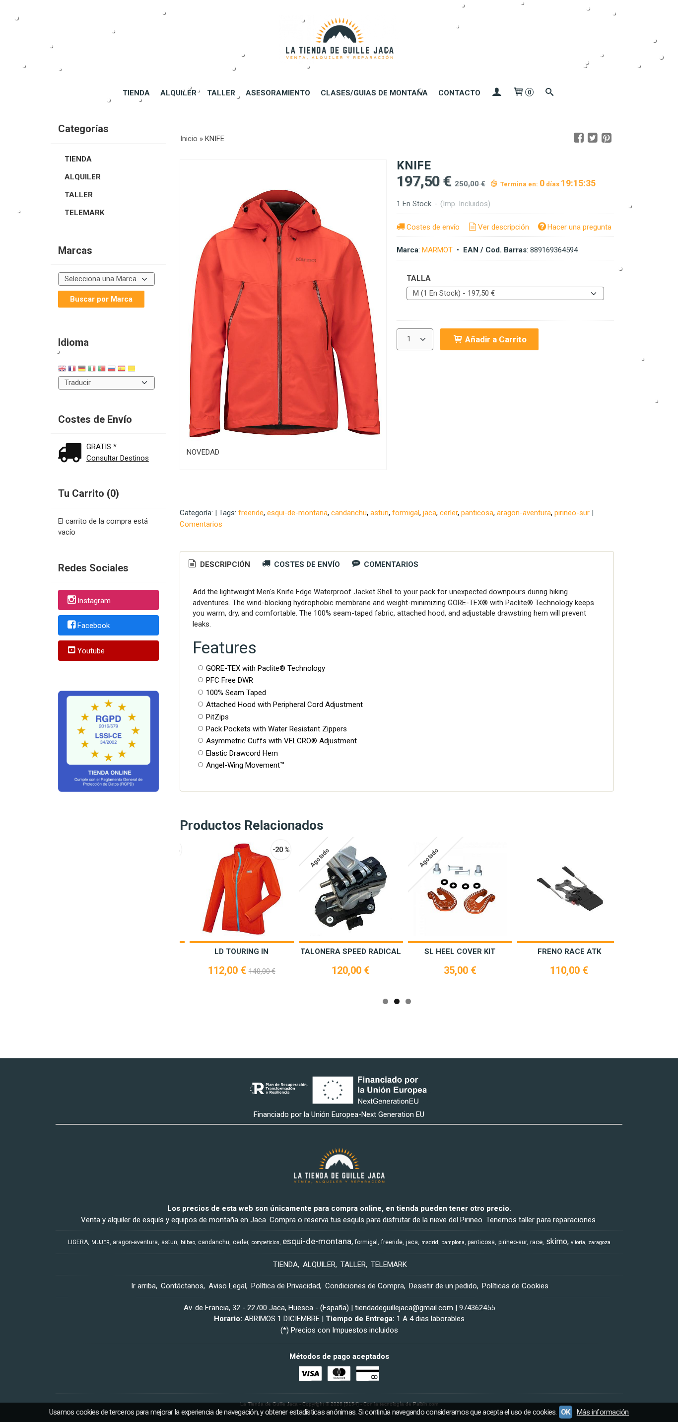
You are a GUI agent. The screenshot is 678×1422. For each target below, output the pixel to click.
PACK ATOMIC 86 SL (480, 951)
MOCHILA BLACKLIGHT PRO (261, 951)
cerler (449, 512)
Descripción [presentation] (224, 564)
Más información (603, 1412)
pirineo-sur (572, 512)
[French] (72, 370)
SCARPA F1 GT (370, 951)
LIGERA (78, 1242)
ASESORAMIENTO (278, 92)
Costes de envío (433, 227)
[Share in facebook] (579, 138)
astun (379, 512)
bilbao (188, 1242)
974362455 (477, 1307)
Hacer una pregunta (579, 227)
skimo (556, 1241)
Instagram (94, 600)
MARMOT (437, 249)
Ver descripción (503, 227)
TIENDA (136, 92)
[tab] (218, 564)
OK (565, 1412)
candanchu (349, 512)
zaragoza (599, 1242)
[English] (62, 370)
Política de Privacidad (285, 1285)
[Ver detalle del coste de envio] (72, 454)
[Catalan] (132, 370)
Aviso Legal (227, 1285)
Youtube (91, 650)
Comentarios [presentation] (390, 564)
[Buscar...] (549, 92)
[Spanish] (122, 370)
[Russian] (112, 370)
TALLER (221, 92)
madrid (429, 1242)
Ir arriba (143, 1285)
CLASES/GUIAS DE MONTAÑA (374, 92)
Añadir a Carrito (495, 339)
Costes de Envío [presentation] (306, 564)
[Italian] (92, 370)
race (536, 1242)
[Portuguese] (102, 370)
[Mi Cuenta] (496, 92)
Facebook (93, 626)
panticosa (477, 512)
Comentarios (201, 524)
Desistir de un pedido (443, 1285)
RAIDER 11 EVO (589, 951)
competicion (265, 1242)
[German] (82, 370)
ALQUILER (178, 92)
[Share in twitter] (593, 138)
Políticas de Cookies (515, 1285)
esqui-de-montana (297, 512)
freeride (251, 512)
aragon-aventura (524, 512)
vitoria (578, 1242)
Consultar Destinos (117, 458)
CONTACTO (459, 92)
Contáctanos (182, 1285)
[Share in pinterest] (606, 138)
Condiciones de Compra (364, 1285)
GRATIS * (101, 446)
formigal (405, 512)
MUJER (100, 1242)
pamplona (453, 1242)
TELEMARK (84, 212)
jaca (429, 512)
